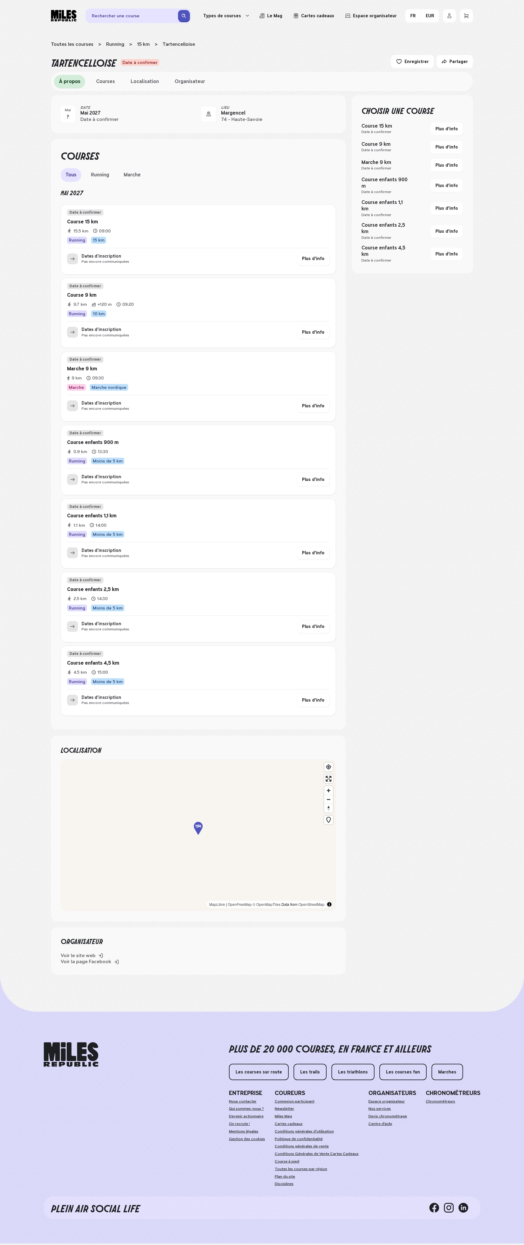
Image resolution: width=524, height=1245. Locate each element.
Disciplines (284, 1184)
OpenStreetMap (311, 904)
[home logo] (71, 1054)
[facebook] (436, 1207)
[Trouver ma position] (328, 767)
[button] (198, 835)
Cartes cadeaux (289, 1124)
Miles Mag (283, 1116)
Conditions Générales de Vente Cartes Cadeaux (317, 1154)
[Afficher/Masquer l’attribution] (329, 904)
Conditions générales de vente (302, 1146)
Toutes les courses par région (301, 1169)
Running (115, 44)
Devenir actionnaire (246, 1116)
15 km (143, 44)
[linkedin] (465, 1207)
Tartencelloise (179, 44)
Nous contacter (243, 1101)
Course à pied (287, 1161)
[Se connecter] (449, 15)
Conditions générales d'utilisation (304, 1131)
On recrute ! (239, 1124)
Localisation (145, 81)
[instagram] (451, 1207)
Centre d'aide (380, 1124)
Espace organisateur (386, 1101)
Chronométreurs (440, 1101)
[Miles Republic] (63, 16)
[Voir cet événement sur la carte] (208, 114)
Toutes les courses (72, 44)
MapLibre (217, 904)
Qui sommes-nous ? (246, 1108)
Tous (71, 175)
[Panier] (466, 15)
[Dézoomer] (328, 799)
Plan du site (285, 1176)
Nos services (379, 1108)
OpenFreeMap (240, 904)
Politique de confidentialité (299, 1139)
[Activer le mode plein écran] (328, 778)
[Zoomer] (328, 790)
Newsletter (284, 1108)
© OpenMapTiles (266, 904)
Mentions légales (243, 1131)
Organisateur (190, 81)
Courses (105, 81)
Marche (132, 175)
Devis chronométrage (387, 1116)
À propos (69, 81)
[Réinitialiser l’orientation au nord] (328, 808)
